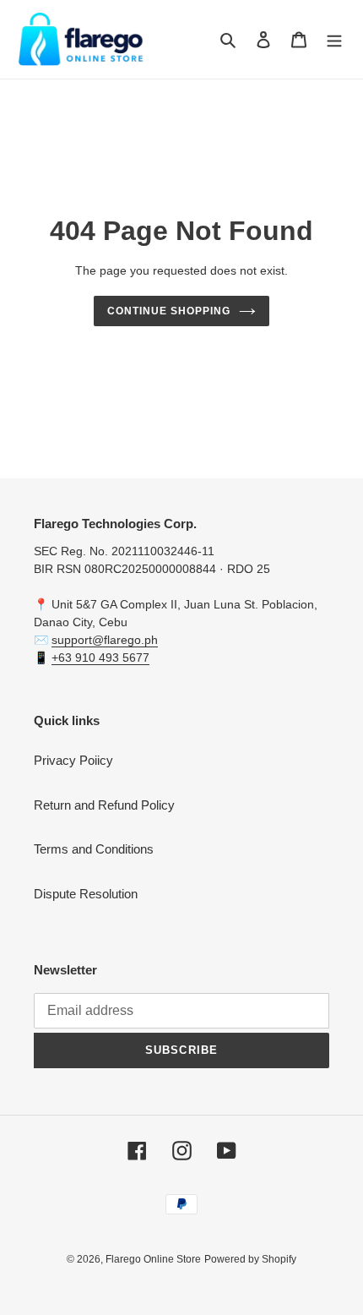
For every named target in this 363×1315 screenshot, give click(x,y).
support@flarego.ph (104, 640)
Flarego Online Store (153, 1259)
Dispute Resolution (86, 894)
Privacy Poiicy (73, 760)
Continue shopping (168, 311)
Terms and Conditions (94, 849)
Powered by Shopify (250, 1259)
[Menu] (334, 39)
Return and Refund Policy (104, 805)
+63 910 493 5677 (100, 657)
